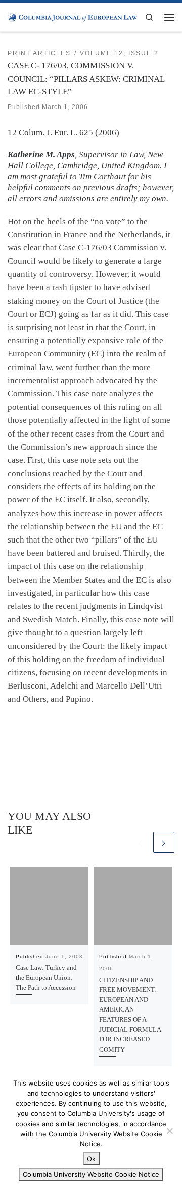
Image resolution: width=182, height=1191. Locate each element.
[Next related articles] (163, 842)
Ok (91, 1158)
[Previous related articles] (140, 842)
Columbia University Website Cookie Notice (91, 1174)
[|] (72, 17)
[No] (169, 1131)
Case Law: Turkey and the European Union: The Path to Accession (46, 977)
